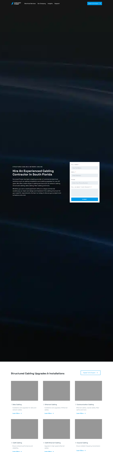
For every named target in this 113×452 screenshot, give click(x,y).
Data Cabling (17, 404)
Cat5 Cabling (17, 443)
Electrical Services (30, 3)
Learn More (16, 413)
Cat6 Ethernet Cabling (53, 443)
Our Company (42, 3)
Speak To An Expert (93, 3)
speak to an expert (89, 373)
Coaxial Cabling (82, 443)
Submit (84, 199)
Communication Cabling (85, 404)
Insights (50, 3)
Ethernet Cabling (51, 404)
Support (57, 3)
